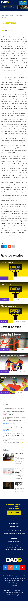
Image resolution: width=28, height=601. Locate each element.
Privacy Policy (14, 545)
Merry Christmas (8, 377)
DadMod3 (6, 430)
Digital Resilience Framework (14, 549)
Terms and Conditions (14, 541)
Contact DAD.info (14, 523)
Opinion (6, 450)
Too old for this (7, 262)
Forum (5, 405)
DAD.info (3, 15)
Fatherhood (23, 349)
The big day (6, 284)
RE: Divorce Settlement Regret (10, 426)
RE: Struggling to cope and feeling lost (12, 433)
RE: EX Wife (6, 440)
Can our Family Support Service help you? (11, 335)
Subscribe (14, 513)
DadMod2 (6, 423)
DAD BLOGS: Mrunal (13, 15)
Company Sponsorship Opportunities (14, 533)
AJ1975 (6, 444)
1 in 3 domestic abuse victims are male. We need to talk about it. (19, 484)
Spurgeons (19, 576)
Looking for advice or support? (13, 356)
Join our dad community (14, 530)
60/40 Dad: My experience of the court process (19, 455)
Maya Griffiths (20, 458)
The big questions (8, 306)
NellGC (6, 414)
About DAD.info (22, 392)
